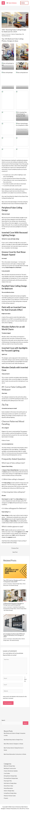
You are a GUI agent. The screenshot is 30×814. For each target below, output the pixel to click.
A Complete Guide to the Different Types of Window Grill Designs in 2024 (14, 635)
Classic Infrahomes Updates (11, 771)
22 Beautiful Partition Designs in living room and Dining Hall (13, 604)
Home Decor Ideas (8, 785)
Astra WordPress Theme (23, 808)
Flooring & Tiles (8, 780)
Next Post (15, 552)
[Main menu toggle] (3, 3)
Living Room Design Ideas (18, 607)
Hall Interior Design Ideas (10, 783)
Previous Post (15, 548)
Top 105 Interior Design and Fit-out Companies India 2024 (14, 580)
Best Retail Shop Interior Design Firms (13, 739)
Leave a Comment (6, 34)
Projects (6, 798)
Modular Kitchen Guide (10, 795)
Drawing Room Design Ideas (9, 608)
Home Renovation (17, 638)
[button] (24, 3)
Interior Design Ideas (16, 34)
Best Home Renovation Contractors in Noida (15, 754)
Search (3, 720)
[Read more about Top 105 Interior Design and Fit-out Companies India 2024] (15, 571)
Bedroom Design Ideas (9, 766)
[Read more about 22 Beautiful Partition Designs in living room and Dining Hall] (15, 595)
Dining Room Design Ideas (10, 776)
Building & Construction (10, 768)
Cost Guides (7, 773)
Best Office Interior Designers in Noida (13, 743)
